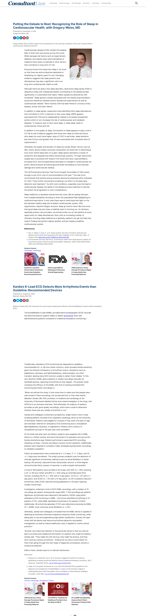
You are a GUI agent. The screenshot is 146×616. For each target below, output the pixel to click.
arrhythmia (68, 316)
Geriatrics (86, 3)
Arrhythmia (43, 581)
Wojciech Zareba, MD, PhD (22, 296)
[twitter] (17, 37)
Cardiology (53, 3)
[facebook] (14, 37)
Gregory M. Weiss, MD (21, 33)
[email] (27, 37)
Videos (51, 581)
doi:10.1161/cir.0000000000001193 (57, 574)
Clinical (26, 581)
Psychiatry (95, 3)
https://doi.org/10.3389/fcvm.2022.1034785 (53, 237)
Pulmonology (106, 3)
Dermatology (76, 3)
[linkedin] (21, 37)
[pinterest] (24, 37)
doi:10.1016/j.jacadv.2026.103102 (60, 563)
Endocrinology (64, 3)
